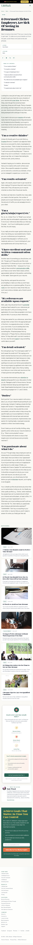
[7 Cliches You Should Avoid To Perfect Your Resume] (16, 536)
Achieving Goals (5, 881)
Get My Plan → (24, 1)
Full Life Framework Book (7, 888)
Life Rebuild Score (5, 875)
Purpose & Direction (5, 903)
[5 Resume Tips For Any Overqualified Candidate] (16, 681)
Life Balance (4, 879)
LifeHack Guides (5, 873)
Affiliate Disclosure (22, 939)
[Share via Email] (13, 57)
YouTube (22, 930)
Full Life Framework (5, 877)
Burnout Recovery (5, 899)
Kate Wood (5, 47)
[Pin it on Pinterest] (6, 57)
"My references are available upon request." (16, 79)
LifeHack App (4, 886)
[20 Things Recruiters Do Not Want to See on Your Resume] (16, 651)
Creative (3, 141)
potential (26, 305)
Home (2, 11)
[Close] (31, 2)
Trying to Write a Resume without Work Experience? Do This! (15, 635)
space (17, 339)
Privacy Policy (13, 939)
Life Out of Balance (5, 905)
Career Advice (7, 631)
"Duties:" (6, 85)
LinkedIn (27, 930)
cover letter (15, 100)
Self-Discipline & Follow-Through (8, 901)
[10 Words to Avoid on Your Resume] (16, 592)
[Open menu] (30, 5)
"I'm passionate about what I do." (13, 88)
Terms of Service (5, 939)
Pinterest (15, 930)
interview (15, 479)
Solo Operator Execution (7, 909)
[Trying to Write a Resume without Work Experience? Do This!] (16, 620)
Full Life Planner (4, 890)
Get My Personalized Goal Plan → (16, 775)
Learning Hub (4, 892)
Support (3, 926)
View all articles (10, 800)
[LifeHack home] (6, 5)
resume (20, 117)
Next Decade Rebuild (6, 907)
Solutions (4, 897)
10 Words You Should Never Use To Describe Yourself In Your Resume (15, 578)
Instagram (9, 930)
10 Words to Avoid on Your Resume (15, 604)
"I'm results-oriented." (10, 69)
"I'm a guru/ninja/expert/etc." (12, 72)
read (2, 287)
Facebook (3, 930)
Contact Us (4, 916)
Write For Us (4, 922)
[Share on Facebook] (2, 57)
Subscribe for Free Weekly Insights (16, 850)
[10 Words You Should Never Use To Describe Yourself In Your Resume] (16, 565)
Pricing (2, 894)
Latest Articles (4, 918)
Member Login (4, 924)
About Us (3, 914)
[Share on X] (10, 57)
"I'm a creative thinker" (10, 66)
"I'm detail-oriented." (9, 82)
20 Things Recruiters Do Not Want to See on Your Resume (16, 666)
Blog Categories (5, 920)
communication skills (22, 268)
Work (7, 11)
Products (4, 884)
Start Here (4, 871)
